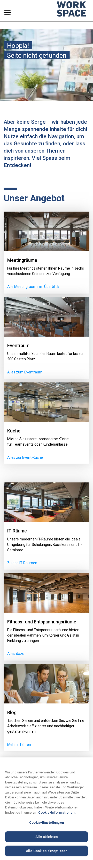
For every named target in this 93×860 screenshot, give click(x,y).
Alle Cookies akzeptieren (46, 851)
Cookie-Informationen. (57, 812)
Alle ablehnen (46, 837)
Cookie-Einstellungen (46, 822)
